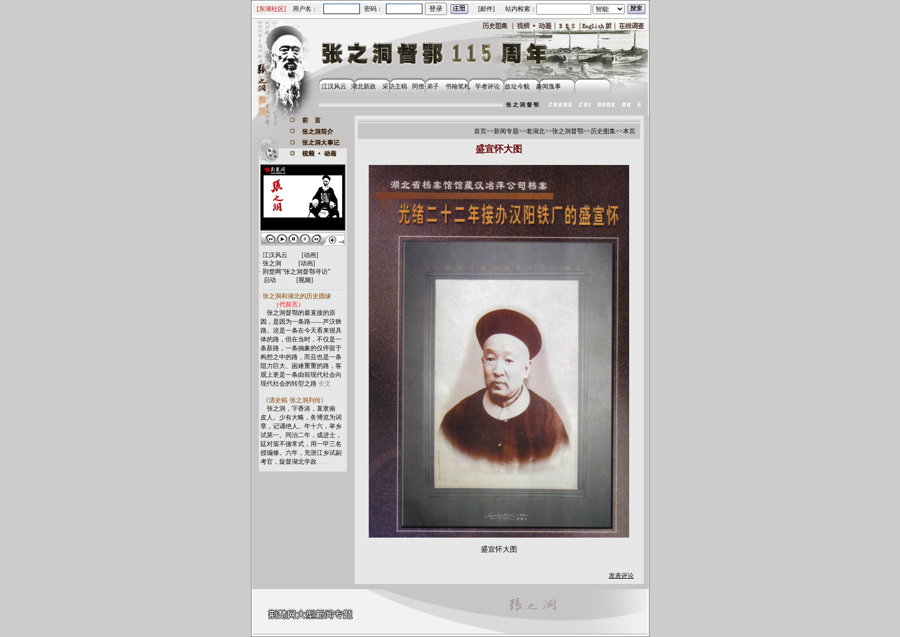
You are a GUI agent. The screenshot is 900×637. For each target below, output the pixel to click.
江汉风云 (332, 86)
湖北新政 (363, 86)
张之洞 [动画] (288, 263)
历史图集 (603, 131)
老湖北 (535, 131)
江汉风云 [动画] (290, 255)
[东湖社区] (271, 8)
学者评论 (487, 86)
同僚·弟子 (425, 86)
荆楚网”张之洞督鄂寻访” (296, 271)
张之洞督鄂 (567, 131)
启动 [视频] (288, 280)
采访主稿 (394, 86)
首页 (480, 131)
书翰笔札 (459, 86)
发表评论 (621, 575)
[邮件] (486, 8)
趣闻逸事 (546, 86)
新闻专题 (506, 131)
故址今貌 (517, 86)
